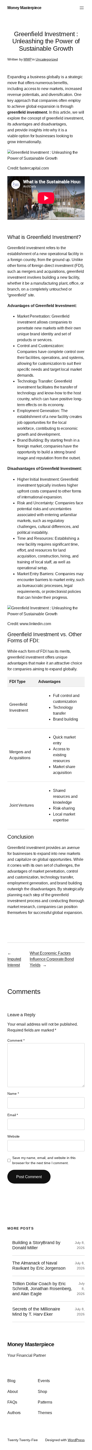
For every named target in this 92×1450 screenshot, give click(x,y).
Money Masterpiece (24, 8)
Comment (16, 1040)
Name (13, 1093)
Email (12, 1115)
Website (13, 1136)
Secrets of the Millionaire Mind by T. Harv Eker (36, 1311)
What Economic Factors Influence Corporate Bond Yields (52, 959)
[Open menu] (82, 8)
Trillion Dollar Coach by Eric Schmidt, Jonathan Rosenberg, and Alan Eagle (42, 1288)
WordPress (76, 1440)
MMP (28, 59)
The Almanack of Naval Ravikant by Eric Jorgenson (38, 1265)
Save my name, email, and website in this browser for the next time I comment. (44, 1160)
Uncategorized (47, 59)
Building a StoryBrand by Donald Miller (36, 1245)
